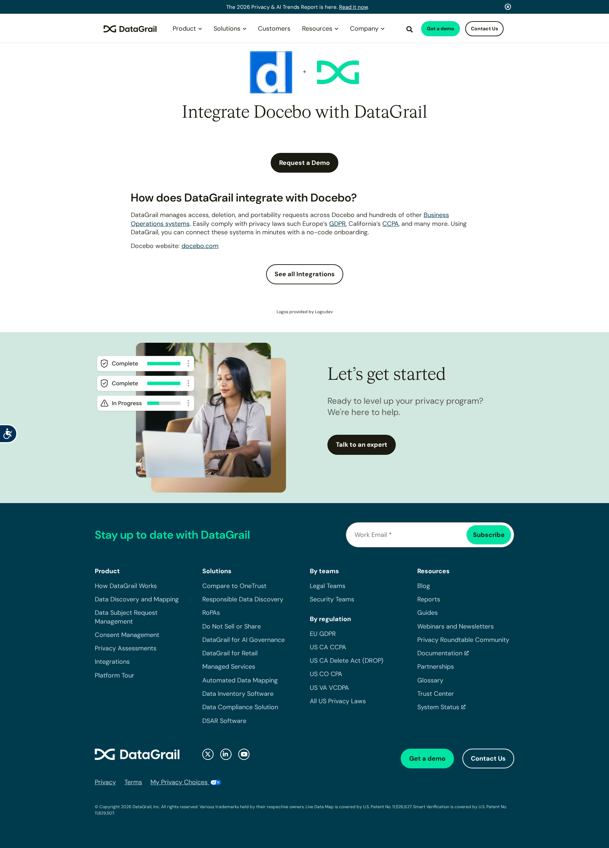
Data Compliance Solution (240, 707)
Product (184, 28)
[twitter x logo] (208, 754)
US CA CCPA (328, 647)
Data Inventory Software (237, 693)
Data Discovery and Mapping (137, 599)
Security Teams (332, 599)
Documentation (439, 653)
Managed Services (228, 666)
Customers (274, 28)
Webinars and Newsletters (455, 626)
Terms (133, 782)
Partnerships (435, 666)
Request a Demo (304, 163)
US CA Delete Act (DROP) (346, 660)
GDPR (337, 223)
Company (364, 28)
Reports (428, 599)
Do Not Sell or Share (231, 626)
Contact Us (484, 28)
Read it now (353, 7)
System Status (438, 707)
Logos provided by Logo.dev (305, 312)
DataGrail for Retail (230, 653)
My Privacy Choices (179, 782)
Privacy (105, 782)
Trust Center (435, 693)
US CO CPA (326, 674)
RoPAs (211, 612)
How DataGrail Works (126, 586)
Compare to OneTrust (234, 586)
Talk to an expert (361, 444)
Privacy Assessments (125, 648)
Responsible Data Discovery (242, 599)
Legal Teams (327, 586)
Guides (427, 612)
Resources (317, 28)
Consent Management (127, 635)
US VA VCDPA (329, 687)
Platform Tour (114, 675)
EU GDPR (323, 634)
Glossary (430, 680)
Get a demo (440, 28)
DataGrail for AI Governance (243, 640)
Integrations (112, 661)
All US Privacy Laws (338, 701)
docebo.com (200, 246)
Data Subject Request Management (126, 616)
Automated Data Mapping (240, 680)
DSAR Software (224, 721)
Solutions (227, 28)
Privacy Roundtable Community (463, 640)
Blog (423, 586)
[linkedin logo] (226, 754)
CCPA (390, 223)
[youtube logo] (244, 754)
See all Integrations (305, 274)
